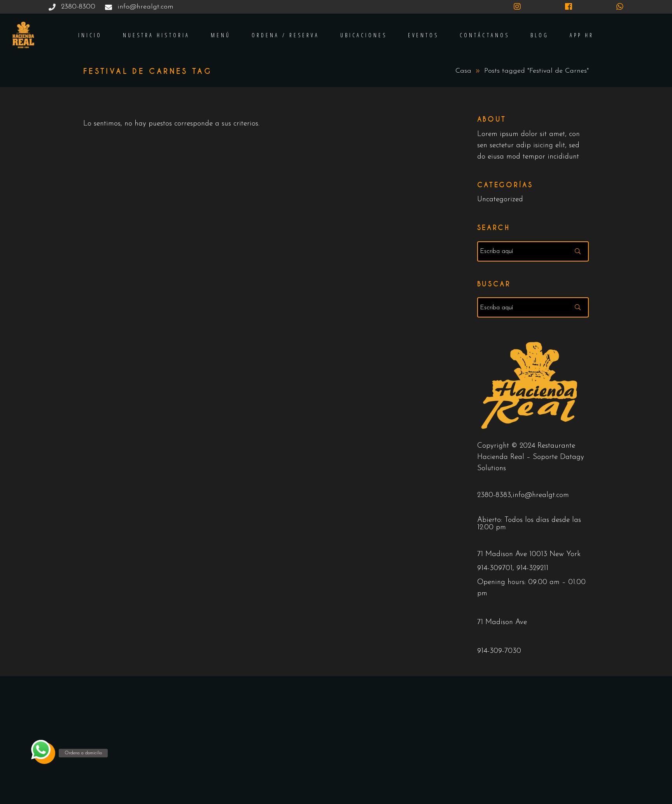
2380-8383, (495, 495)
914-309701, (496, 568)
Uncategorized (500, 199)
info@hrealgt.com (541, 495)
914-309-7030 (499, 651)
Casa (463, 71)
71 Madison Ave (502, 622)
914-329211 (532, 568)
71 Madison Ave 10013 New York (529, 554)
